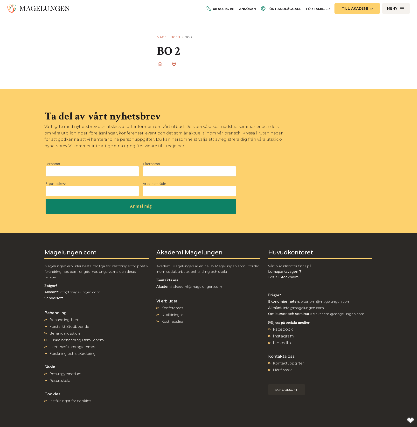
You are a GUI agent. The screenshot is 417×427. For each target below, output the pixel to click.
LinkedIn (282, 343)
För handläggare (284, 9)
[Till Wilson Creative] (411, 421)
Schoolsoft (286, 390)
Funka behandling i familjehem (76, 340)
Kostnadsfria (172, 321)
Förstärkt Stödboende (69, 326)
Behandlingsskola (64, 333)
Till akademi (355, 8)
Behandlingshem (64, 320)
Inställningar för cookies (70, 401)
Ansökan (247, 9)
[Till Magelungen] (38, 8)
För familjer (318, 9)
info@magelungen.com (79, 292)
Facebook (283, 329)
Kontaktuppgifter (288, 363)
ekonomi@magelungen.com (325, 301)
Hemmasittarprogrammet (72, 347)
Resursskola (59, 380)
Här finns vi (282, 370)
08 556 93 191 (223, 9)
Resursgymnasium (65, 374)
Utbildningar (172, 314)
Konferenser (172, 308)
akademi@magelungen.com (197, 286)
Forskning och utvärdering (72, 353)
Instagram (283, 336)
